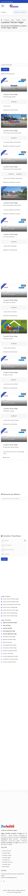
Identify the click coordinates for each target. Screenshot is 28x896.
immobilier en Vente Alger (9, 636)
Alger (12, 20)
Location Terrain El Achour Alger (10, 610)
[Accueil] (1, 20)
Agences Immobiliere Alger (9, 639)
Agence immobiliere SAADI (11, 110)
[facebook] (1, 881)
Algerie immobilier (5, 833)
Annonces (6, 20)
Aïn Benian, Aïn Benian (9, 302)
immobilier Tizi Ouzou (7, 862)
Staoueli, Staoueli (8, 338)
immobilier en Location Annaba (10, 659)
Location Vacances (6, 850)
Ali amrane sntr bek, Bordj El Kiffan (12, 133)
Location (18, 20)
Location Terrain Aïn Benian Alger (11, 599)
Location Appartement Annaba (10, 656)
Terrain (24, 20)
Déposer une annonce (20, 12)
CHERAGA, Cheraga (9, 411)
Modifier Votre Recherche (8, 73)
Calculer (4, 559)
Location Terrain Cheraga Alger (10, 607)
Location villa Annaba (8, 653)
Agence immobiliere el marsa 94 (12, 146)
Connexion (3, 12)
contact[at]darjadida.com (11, 877)
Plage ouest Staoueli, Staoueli (11, 447)
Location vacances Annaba (9, 662)
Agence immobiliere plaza (11, 250)
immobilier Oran (6, 859)
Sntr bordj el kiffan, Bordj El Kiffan (12, 205)
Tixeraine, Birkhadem (9, 236)
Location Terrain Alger (10, 94)
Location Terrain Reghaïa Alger (10, 613)
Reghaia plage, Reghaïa (10, 96)
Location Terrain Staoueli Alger (10, 615)
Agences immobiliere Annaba (10, 650)
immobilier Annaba (6, 855)
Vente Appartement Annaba (9, 645)
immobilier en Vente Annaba (9, 648)
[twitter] (4, 881)
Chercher (5, 69)
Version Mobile (5, 866)
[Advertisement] (14, 47)
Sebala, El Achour (8, 374)
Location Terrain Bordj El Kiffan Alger (11, 604)
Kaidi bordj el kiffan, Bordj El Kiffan (12, 169)
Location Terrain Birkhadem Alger (11, 601)
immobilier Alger (6, 853)
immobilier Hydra (6, 864)
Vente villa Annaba (7, 642)
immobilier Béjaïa (6, 857)
